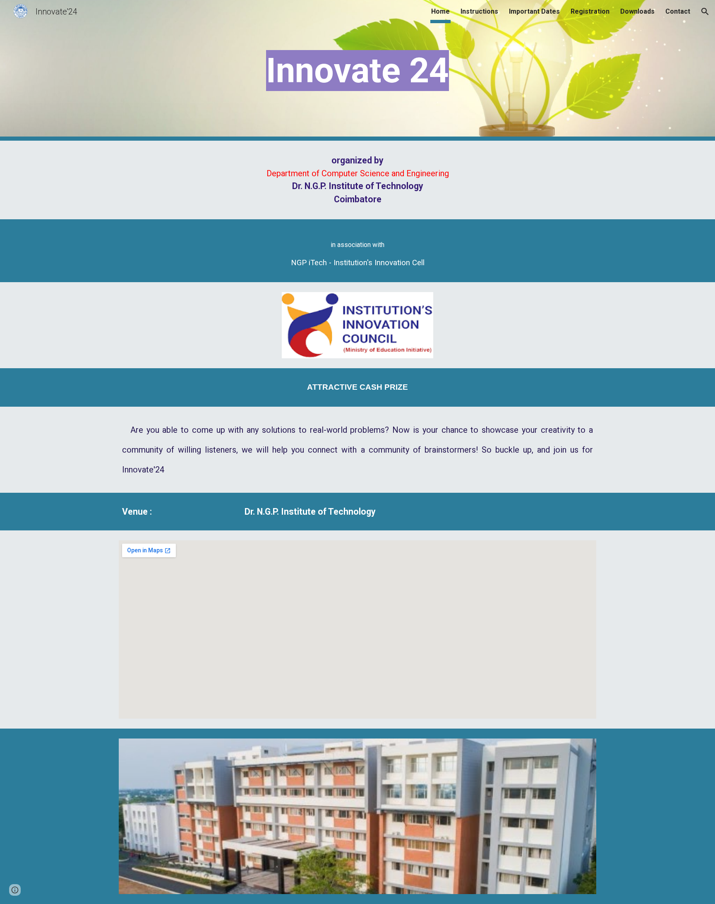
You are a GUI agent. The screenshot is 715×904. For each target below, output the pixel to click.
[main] (357, 71)
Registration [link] (590, 11)
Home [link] (440, 11)
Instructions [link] (479, 11)
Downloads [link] (637, 11)
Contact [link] (677, 11)
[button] (705, 12)
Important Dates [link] (534, 11)
